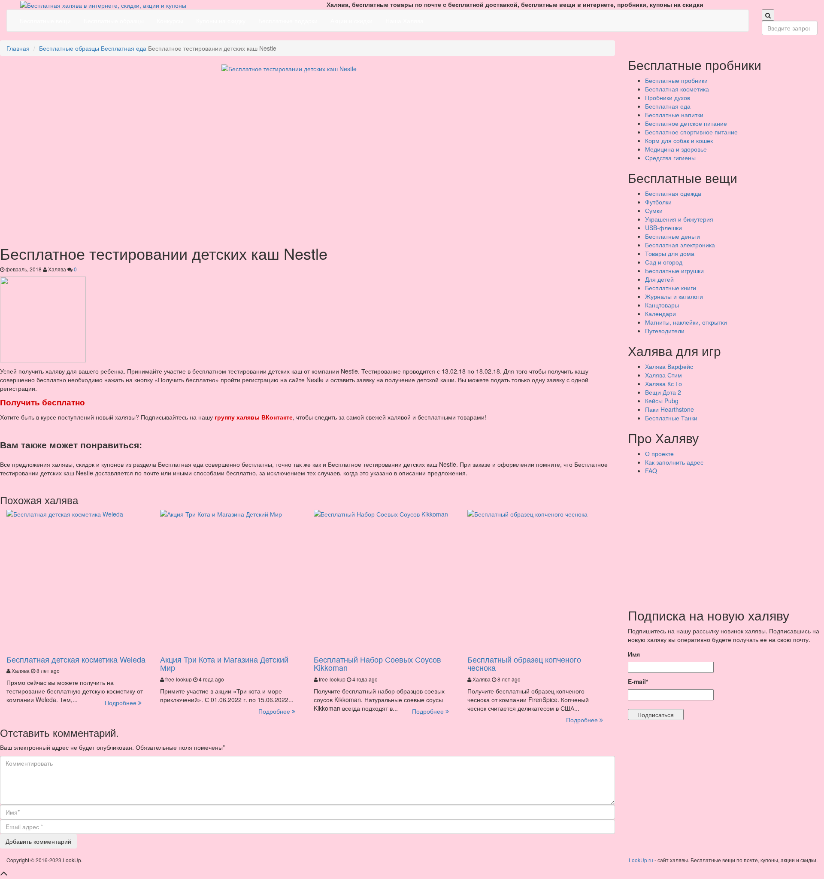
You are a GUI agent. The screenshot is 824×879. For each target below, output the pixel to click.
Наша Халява (404, 20)
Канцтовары (662, 305)
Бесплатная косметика (677, 89)
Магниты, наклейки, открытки (686, 322)
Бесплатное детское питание (686, 123)
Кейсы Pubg (662, 400)
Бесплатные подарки (288, 20)
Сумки (654, 210)
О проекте (659, 453)
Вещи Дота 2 (663, 392)
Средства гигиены (670, 157)
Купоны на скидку (220, 20)
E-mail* (638, 681)
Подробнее (121, 702)
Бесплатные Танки (671, 418)
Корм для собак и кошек (679, 140)
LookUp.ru (641, 860)
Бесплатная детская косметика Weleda (75, 659)
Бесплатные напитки (674, 114)
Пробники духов (667, 97)
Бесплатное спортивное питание (691, 132)
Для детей (659, 279)
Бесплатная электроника (680, 244)
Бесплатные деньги (672, 236)
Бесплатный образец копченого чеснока (524, 663)
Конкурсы (170, 20)
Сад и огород (663, 262)
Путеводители (665, 330)
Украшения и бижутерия (679, 219)
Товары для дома (669, 253)
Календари (660, 313)
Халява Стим (663, 375)
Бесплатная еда (123, 48)
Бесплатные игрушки (674, 270)
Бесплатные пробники (676, 80)
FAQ (651, 470)
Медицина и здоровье (676, 149)
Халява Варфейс (669, 366)
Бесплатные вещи (45, 20)
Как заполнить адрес (674, 462)
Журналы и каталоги (674, 296)
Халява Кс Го (663, 383)
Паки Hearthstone (669, 409)
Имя (634, 654)
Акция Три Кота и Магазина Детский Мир (224, 663)
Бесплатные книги (670, 287)
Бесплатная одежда (673, 193)
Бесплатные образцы (114, 20)
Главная (18, 48)
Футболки (658, 202)
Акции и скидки (351, 20)
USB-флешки (663, 227)
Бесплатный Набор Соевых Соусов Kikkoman (377, 663)
